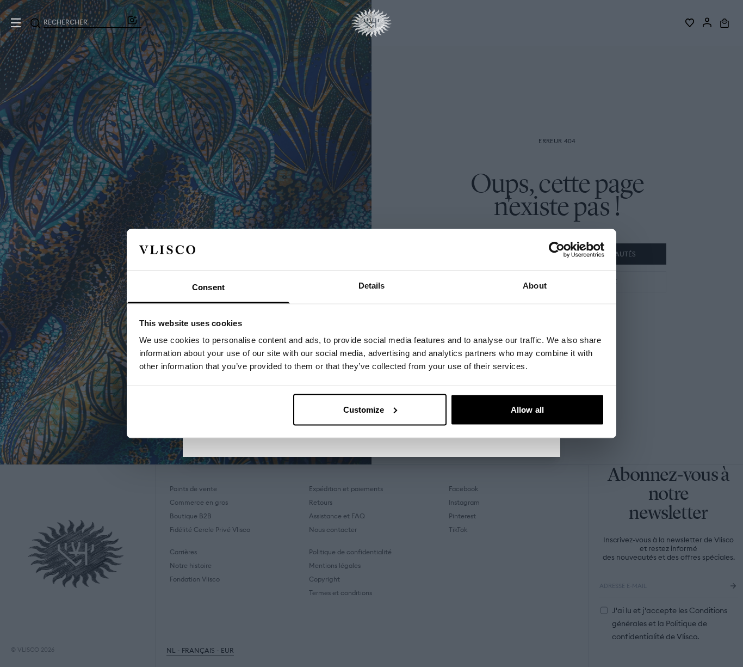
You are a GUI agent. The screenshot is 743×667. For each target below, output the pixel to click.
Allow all (527, 409)
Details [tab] (371, 285)
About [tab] (535, 285)
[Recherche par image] (132, 23)
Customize (364, 409)
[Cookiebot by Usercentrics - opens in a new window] (556, 249)
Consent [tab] (208, 287)
